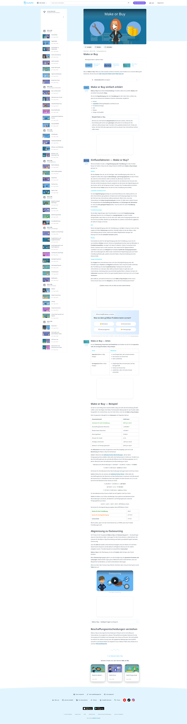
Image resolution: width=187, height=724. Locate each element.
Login (152, 3)
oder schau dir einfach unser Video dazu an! (111, 74)
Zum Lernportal (80, 694)
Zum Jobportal (110, 694)
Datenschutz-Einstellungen (104, 714)
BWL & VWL (92, 51)
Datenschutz (92, 714)
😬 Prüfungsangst (126, 329)
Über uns (57, 700)
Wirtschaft (86, 51)
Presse (118, 700)
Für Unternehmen (83, 700)
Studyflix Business (106, 700)
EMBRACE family (96, 718)
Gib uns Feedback (118, 714)
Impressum (78, 714)
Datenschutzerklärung (134, 335)
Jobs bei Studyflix (69, 700)
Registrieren (160, 3)
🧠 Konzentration (126, 324)
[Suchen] (128, 2)
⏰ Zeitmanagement (104, 329)
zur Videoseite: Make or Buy (116, 656)
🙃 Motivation (104, 324)
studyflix (30, 3)
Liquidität (96, 103)
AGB (85, 714)
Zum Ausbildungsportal (95, 694)
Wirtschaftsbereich (101, 644)
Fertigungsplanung (101, 51)
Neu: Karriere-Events (139, 3)
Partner (95, 700)
